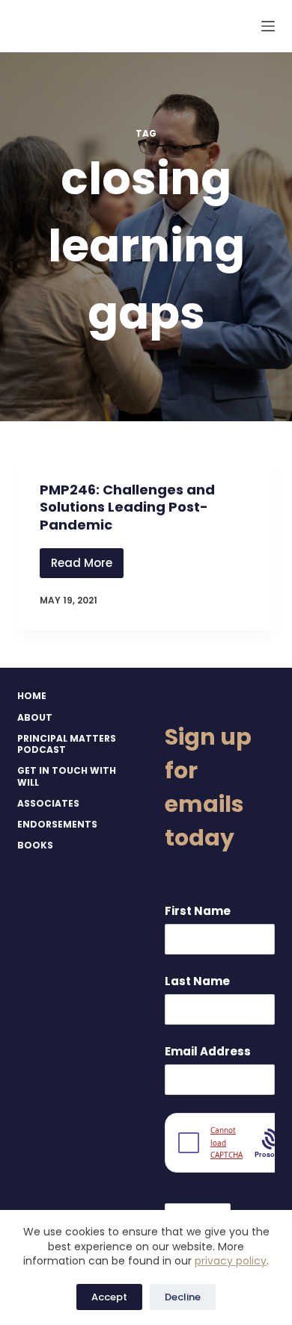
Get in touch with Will (66, 776)
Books (35, 845)
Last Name (197, 981)
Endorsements (57, 825)
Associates (48, 804)
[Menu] (268, 26)
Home (31, 696)
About (34, 718)
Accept (109, 1297)
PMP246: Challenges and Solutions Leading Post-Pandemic (127, 507)
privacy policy (231, 1260)
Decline (183, 1297)
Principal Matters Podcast (66, 744)
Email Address (208, 1051)
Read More (87, 566)
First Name (198, 911)
